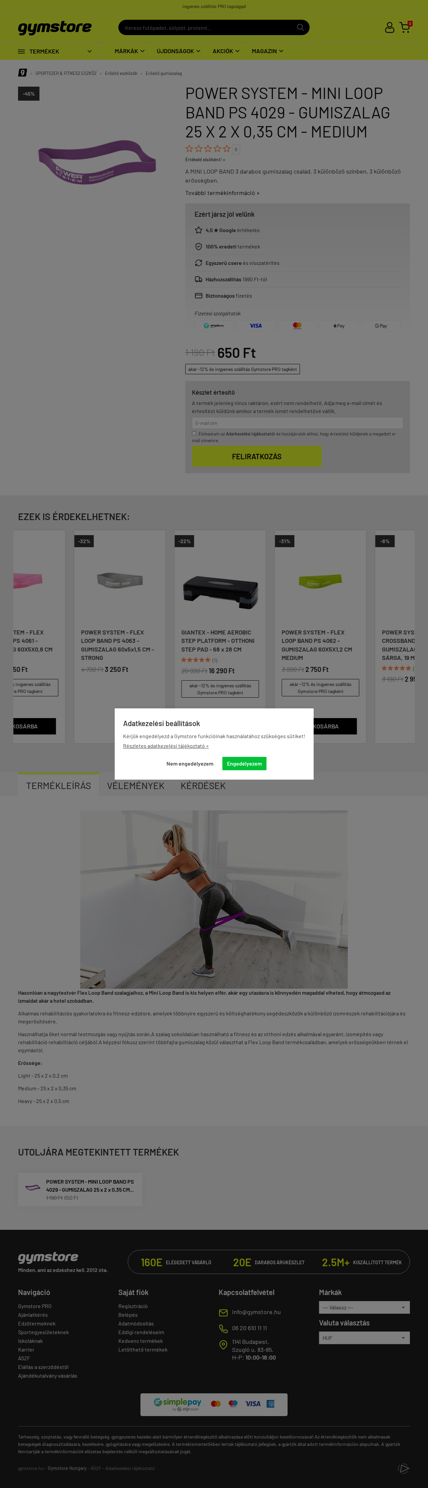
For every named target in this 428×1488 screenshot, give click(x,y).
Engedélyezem (244, 763)
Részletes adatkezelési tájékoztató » (166, 745)
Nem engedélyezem (190, 763)
